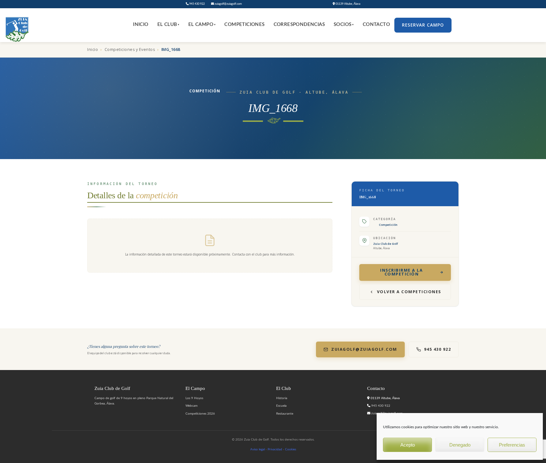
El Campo (202, 24)
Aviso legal (257, 449)
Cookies (290, 449)
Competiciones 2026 (200, 413)
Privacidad (275, 449)
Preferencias (512, 445)
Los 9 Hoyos (194, 398)
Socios (344, 24)
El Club (168, 24)
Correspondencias (299, 24)
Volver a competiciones (409, 291)
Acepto (407, 445)
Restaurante (284, 413)
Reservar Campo (423, 25)
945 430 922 (197, 4)
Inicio (140, 24)
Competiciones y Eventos (130, 49)
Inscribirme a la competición (401, 272)
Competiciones (244, 24)
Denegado (459, 445)
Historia (281, 398)
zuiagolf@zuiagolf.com (228, 4)
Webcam (191, 405)
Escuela (281, 405)
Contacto (376, 24)
